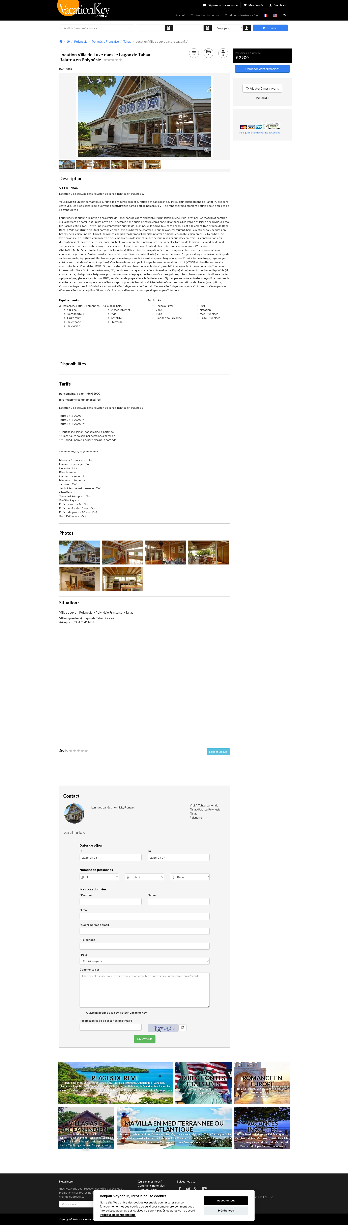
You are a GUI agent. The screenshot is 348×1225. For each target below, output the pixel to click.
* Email (84, 910)
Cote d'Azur (123, 1134)
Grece (186, 1134)
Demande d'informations (262, 69)
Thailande (76, 1082)
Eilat (286, 1138)
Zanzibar (240, 1138)
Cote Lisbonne (202, 1142)
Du (81, 851)
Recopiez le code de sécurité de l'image (106, 1020)
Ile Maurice (146, 1086)
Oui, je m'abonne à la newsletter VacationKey (116, 1012)
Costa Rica (276, 1138)
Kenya (249, 1142)
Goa (105, 1141)
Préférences (226, 1210)
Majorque (176, 1134)
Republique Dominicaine (87, 1086)
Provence (256, 1092)
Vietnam (86, 1145)
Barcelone (262, 1096)
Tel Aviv (250, 1138)
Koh (91, 1137)
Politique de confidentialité (118, 1214)
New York (204, 1089)
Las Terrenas (115, 1090)
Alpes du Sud (261, 1142)
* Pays (83, 954)
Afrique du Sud (263, 1134)
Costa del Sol (215, 1138)
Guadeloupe (144, 1082)
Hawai (182, 1093)
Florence (250, 1088)
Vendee (188, 1142)
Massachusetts (196, 1093)
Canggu (71, 1141)
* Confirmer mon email (94, 924)
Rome (240, 1088)
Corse (207, 1134)
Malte (130, 1138)
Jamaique (66, 1086)
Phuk (83, 1137)
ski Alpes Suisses (260, 1146)
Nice (277, 1088)
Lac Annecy (278, 1146)
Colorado (221, 1093)
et (87, 1137)
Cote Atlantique (141, 1134)
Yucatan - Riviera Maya (81, 1090)
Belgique (268, 1092)
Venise (260, 1088)
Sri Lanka (101, 1090)
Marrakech (263, 1138)
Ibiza (166, 1134)
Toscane (178, 1142)
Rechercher (270, 28)
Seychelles (160, 1086)
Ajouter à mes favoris (264, 88)
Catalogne (166, 1142)
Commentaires (89, 969)
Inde (99, 1141)
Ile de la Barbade (112, 1086)
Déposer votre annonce (223, 5)
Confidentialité (147, 1189)
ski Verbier (277, 1142)
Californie (192, 1089)
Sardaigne (218, 1134)
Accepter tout (226, 1200)
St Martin (89, 1082)
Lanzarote (152, 1138)
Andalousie (152, 1142)
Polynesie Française (135, 1090)
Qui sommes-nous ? (150, 1181)
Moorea (161, 1090)
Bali (67, 1082)
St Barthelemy (104, 1082)
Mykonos (197, 1134)
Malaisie (91, 1141)
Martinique (129, 1082)
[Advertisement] (144, 345)
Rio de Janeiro (245, 1134)
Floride (118, 1082)
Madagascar (280, 1134)
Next (219, 116)
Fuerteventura (167, 1138)
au (149, 851)
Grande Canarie (186, 1138)
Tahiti (151, 1090)
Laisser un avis (218, 751)
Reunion (62, 1137)
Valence (278, 1092)
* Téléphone (87, 939)
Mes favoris (256, 5)
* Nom (152, 895)
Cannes (269, 1088)
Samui (97, 1137)
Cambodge (74, 1145)
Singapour (98, 1145)
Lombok (81, 1141)
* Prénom (86, 895)
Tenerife (140, 1138)
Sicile (228, 1134)
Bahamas (159, 1082)
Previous (70, 116)
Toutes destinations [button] (204, 15)
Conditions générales (151, 1185)
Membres (280, 5)
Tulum (240, 1142)
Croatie (121, 1138)
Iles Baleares (131, 1086)
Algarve (201, 1138)
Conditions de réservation (241, 15)
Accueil (180, 15)
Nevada (210, 1093)
